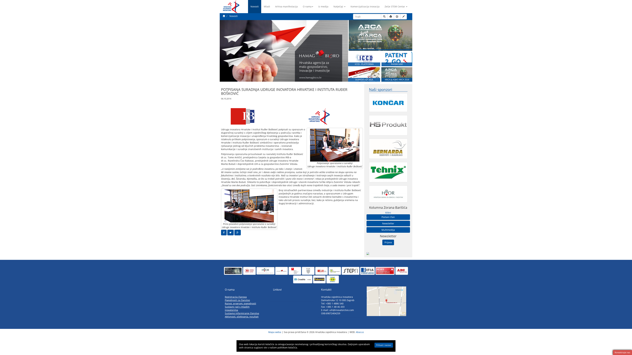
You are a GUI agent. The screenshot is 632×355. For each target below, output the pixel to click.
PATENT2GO (397, 64)
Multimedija (388, 229)
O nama (307, 6)
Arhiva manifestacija (286, 6)
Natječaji (338, 6)
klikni (388, 212)
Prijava (388, 242)
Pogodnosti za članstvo (237, 300)
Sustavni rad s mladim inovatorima (237, 308)
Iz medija (323, 6)
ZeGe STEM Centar (395, 6)
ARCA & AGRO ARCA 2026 (397, 79)
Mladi (267, 6)
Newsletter (388, 223)
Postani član (388, 217)
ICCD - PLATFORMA (364, 64)
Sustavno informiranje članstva (242, 313)
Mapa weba (274, 332)
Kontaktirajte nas (622, 352)
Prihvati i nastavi (383, 345)
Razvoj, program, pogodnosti (240, 303)
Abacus (360, 332)
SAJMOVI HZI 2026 (364, 79)
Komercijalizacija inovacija (365, 6)
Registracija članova (236, 296)
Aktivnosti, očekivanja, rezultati (242, 316)
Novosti (254, 6)
